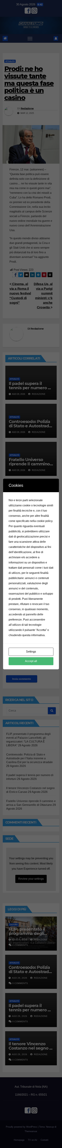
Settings (31, 651)
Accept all (31, 661)
